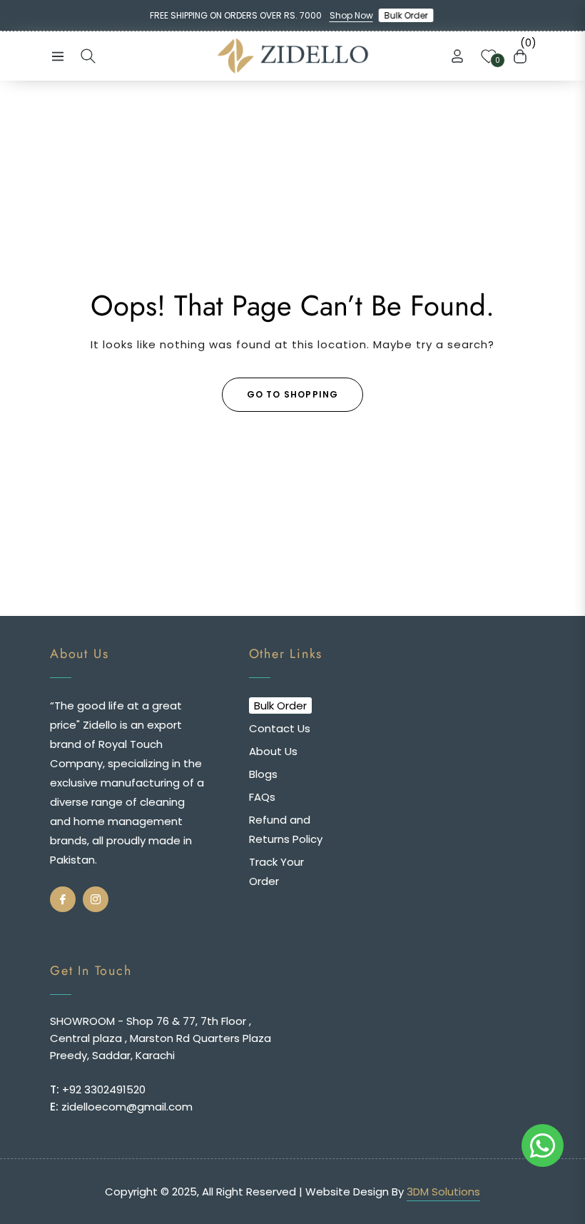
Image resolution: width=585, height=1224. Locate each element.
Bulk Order (407, 15)
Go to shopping (293, 394)
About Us (273, 751)
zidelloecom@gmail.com (125, 1106)
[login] (457, 56)
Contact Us (279, 728)
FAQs (262, 796)
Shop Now (351, 15)
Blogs (263, 774)
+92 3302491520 (102, 1089)
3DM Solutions (443, 1191)
